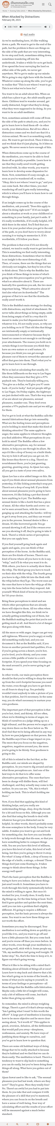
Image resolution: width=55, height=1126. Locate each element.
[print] (48, 1124)
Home (5, 11)
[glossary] (38, 1124)
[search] (17, 1124)
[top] (27, 1124)
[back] (7, 1124)
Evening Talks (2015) (17, 11)
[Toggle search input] (50, 4)
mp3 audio (29, 34)
